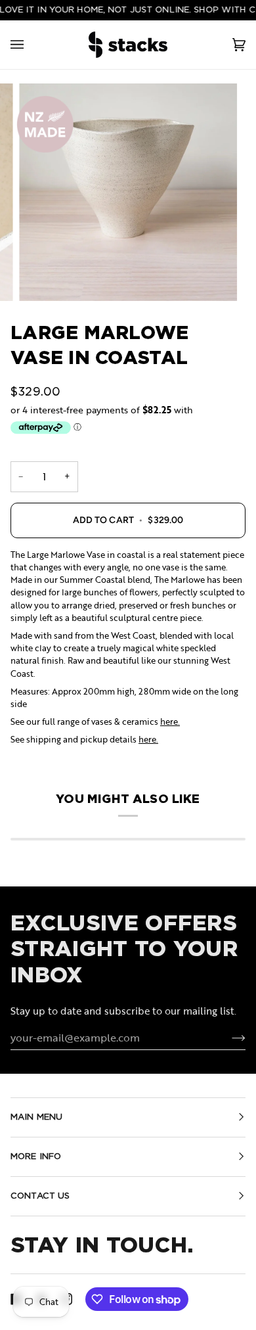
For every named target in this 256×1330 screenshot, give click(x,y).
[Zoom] (128, 192)
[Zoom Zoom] (128, 192)
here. (170, 721)
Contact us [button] (40, 1196)
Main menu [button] (36, 1117)
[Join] (228, 1037)
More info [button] (36, 1156)
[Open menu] (30, 44)
